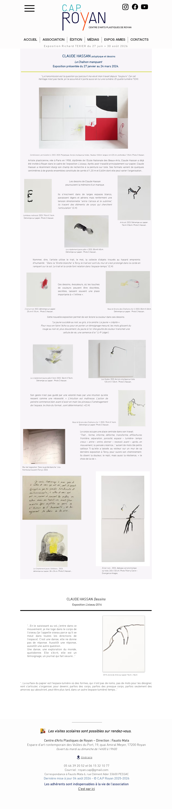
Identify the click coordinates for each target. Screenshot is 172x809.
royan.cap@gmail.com (93, 770)
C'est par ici (86, 789)
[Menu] (29, 8)
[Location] (78, 757)
